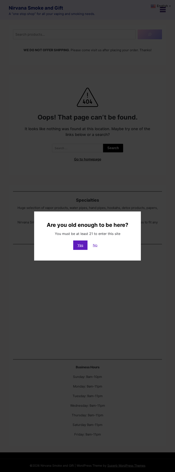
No (95, 245)
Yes (80, 245)
